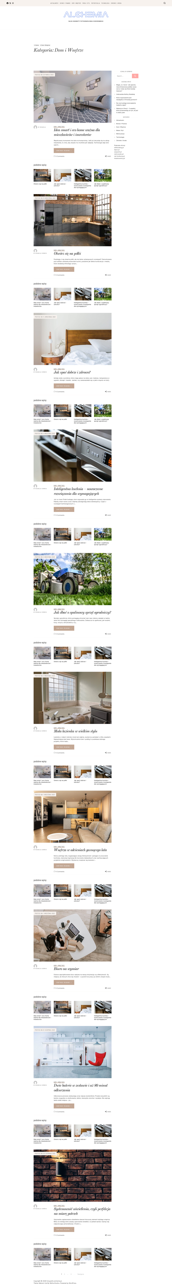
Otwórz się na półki (40, 184)
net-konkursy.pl (119, 156)
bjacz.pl (117, 150)
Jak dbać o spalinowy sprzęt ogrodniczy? (101, 185)
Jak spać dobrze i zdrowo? (72, 372)
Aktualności (54, 3)
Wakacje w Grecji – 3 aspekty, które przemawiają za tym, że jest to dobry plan (127, 110)
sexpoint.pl (118, 152)
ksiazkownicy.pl (119, 158)
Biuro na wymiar (66, 969)
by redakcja (42, 127)
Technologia (105, 3)
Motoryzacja (95, 3)
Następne (80, 1274)
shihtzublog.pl (119, 147)
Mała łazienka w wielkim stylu (75, 731)
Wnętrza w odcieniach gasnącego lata (80, 850)
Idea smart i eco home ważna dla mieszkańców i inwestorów (42, 304)
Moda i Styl (86, 3)
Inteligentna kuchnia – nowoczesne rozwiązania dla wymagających (82, 185)
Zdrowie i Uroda (116, 3)
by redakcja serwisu (40, 253)
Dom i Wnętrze (76, 3)
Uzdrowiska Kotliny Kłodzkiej (125, 94)
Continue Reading (63, 150)
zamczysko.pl (119, 154)
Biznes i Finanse (65, 3)
